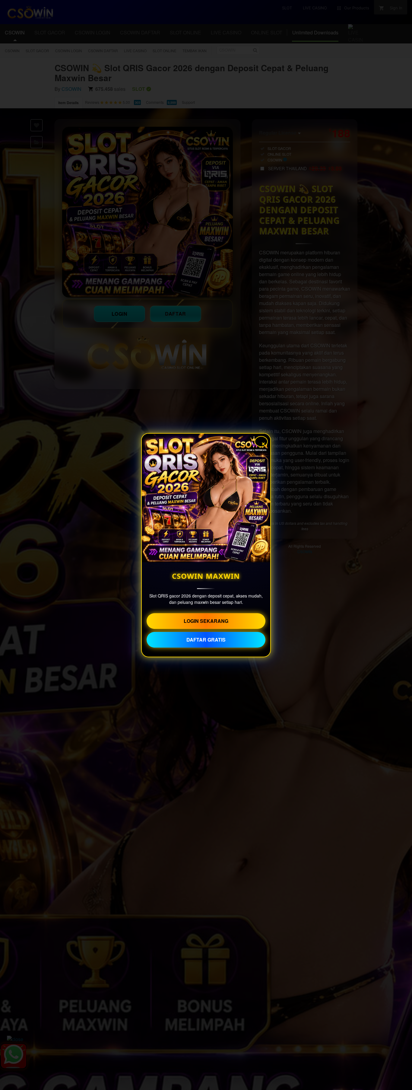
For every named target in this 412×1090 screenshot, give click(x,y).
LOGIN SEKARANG (206, 620)
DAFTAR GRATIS (206, 639)
